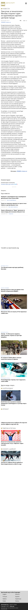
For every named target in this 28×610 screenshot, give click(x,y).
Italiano (5, 599)
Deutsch (17, 594)
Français (5, 596)
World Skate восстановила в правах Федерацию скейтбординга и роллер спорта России (13, 403)
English (4, 594)
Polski (4, 601)
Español (17, 596)
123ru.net (12, 606)
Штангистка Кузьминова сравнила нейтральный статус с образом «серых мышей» (12, 443)
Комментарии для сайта (9, 184)
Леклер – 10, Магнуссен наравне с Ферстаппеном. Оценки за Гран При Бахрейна (11, 335)
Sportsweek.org (4, 604)
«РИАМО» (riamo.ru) (6, 22)
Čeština (17, 601)
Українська (18, 599)
